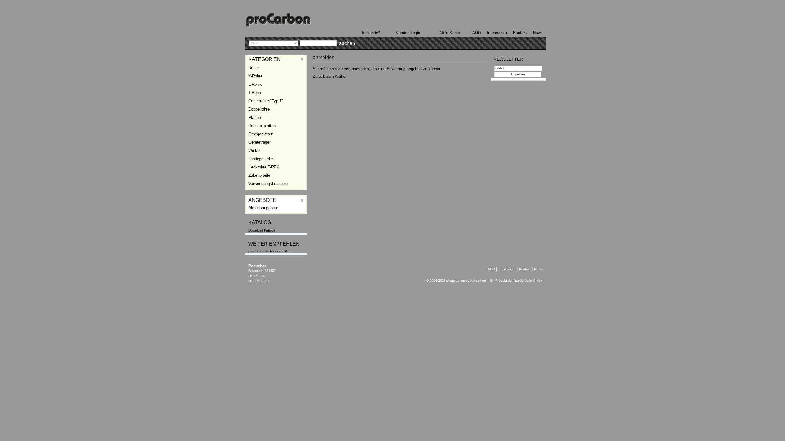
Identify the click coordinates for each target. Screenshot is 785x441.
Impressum (497, 32)
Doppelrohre (259, 109)
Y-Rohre (255, 76)
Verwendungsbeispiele (268, 183)
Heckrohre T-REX (263, 167)
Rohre (253, 68)
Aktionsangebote (263, 207)
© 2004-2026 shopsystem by (456, 280)
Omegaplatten (260, 134)
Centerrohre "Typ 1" (265, 101)
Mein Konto (450, 33)
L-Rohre (255, 84)
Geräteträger (259, 142)
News (538, 32)
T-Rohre (255, 92)
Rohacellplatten (262, 125)
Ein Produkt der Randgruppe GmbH (516, 280)
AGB (476, 32)
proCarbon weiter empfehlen (269, 251)
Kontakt (520, 32)
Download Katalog (261, 230)
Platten (254, 117)
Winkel (254, 150)
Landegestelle (260, 158)
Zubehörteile (259, 175)
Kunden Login (408, 33)
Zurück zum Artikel (329, 76)
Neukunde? (370, 33)
